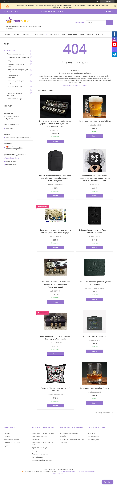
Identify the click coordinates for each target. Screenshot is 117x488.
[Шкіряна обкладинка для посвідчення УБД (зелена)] (94, 267)
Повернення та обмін (76, 34)
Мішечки (63, 442)
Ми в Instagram (93, 440)
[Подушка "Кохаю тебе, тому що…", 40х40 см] (55, 373)
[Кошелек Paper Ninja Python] (94, 321)
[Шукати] (109, 22)
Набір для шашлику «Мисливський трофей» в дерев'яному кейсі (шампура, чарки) (55, 284)
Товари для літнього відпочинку (14, 94)
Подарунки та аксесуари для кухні (17, 71)
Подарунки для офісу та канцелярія (15, 82)
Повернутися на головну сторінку (75, 85)
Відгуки (90, 34)
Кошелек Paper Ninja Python (94, 336)
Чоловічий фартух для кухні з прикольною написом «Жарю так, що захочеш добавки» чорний (94, 178)
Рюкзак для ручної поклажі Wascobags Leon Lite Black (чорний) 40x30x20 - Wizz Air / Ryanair (55, 178)
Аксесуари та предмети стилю (15, 65)
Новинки (26, 34)
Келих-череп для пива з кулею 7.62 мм (94, 121)
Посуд (9, 61)
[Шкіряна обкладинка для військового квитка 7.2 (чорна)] (94, 215)
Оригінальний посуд (39, 448)
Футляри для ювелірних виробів (72, 439)
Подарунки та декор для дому (18, 57)
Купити (55, 141)
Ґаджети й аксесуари (14, 86)
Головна (7, 34)
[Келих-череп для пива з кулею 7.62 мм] (94, 106)
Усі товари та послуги (103, 413)
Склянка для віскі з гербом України (94, 388)
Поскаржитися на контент (67, 471)
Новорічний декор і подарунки (14, 76)
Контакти (99, 34)
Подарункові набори (14, 99)
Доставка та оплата (57, 34)
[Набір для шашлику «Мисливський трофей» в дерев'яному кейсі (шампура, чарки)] (55, 267)
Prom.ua (70, 469)
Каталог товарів (38, 34)
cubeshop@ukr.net (12, 158)
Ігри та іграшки (12, 90)
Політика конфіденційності (86, 471)
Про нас (16, 34)
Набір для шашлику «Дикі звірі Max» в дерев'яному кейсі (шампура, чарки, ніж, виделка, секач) (55, 123)
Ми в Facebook (93, 436)
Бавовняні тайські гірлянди (42, 460)
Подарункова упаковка (15, 54)
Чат (109, 482)
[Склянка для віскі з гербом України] (94, 373)
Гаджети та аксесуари (40, 454)
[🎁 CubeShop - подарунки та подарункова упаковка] (18, 24)
